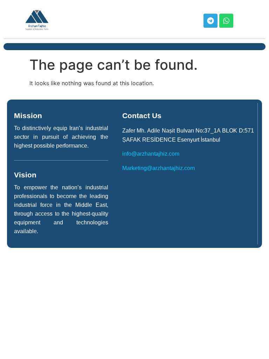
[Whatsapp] (226, 21)
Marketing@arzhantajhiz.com (158, 168)
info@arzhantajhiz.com (150, 154)
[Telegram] (211, 21)
